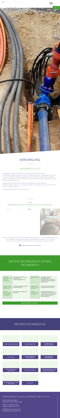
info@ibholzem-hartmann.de (11, 409)
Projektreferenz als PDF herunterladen (31, 245)
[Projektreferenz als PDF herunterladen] (20, 245)
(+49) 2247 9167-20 (13, 406)
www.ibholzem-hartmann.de (11, 411)
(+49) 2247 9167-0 (13, 405)
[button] (17, 222)
